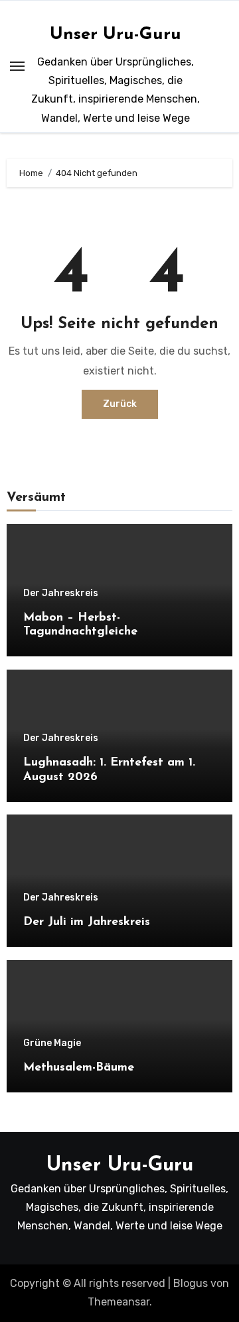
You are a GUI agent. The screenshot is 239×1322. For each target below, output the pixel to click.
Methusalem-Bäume (78, 1068)
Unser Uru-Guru (115, 35)
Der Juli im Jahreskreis (86, 922)
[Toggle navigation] (17, 66)
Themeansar (118, 1302)
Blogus (190, 1283)
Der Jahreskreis (60, 593)
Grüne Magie (52, 1043)
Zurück (120, 404)
